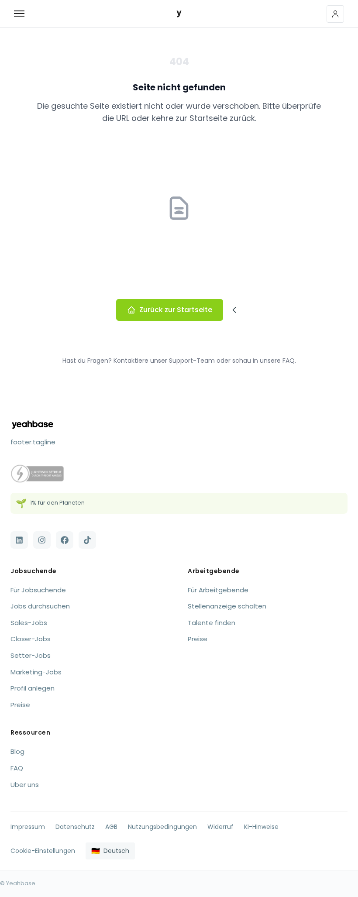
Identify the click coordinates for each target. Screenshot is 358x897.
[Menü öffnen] (22, 14)
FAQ (16, 768)
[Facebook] (64, 540)
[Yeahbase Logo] (179, 14)
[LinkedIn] (19, 540)
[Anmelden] (335, 14)
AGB (111, 826)
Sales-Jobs (28, 622)
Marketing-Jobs (36, 672)
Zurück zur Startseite (175, 310)
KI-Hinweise (261, 826)
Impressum (27, 826)
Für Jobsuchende (38, 590)
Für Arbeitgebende (218, 590)
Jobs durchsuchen (40, 606)
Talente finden (211, 622)
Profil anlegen (32, 688)
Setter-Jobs (30, 655)
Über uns (24, 784)
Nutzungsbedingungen (162, 826)
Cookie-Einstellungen (42, 850)
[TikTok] (87, 540)
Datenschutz (75, 826)
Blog (17, 751)
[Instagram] (42, 540)
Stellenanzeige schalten (227, 606)
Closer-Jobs (30, 638)
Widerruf (220, 826)
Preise (20, 704)
